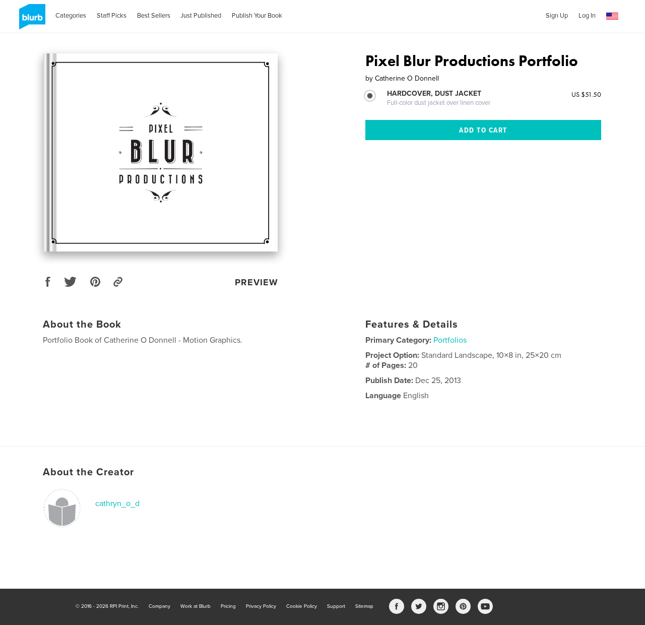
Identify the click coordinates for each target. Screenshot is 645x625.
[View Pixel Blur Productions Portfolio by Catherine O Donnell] (160, 152)
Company (159, 606)
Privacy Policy (261, 606)
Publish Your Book (257, 16)
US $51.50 (586, 94)
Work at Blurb (195, 606)
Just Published (200, 16)
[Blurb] (30, 21)
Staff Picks (111, 16)
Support (336, 606)
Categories (70, 16)
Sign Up (557, 16)
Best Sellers (153, 16)
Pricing (228, 606)
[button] (612, 16)
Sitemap (364, 606)
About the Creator (88, 472)
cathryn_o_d (117, 503)
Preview (256, 282)
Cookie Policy (301, 606)
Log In (587, 16)
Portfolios (450, 340)
